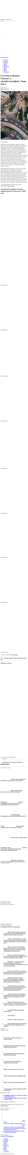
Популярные (4, 926)
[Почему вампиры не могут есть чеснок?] (6, 1068)
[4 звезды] (14, 729)
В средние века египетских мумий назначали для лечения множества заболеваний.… (15, 987)
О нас (5, 1121)
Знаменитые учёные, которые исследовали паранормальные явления (14, 1046)
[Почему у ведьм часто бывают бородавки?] (6, 1081)
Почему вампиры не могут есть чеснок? (14, 1069)
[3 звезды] (14, 711)
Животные (6, 66)
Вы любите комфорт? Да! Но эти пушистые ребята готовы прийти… (15, 956)
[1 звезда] (14, 674)
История (6, 62)
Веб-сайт (15, 654)
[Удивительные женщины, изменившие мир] (6, 1074)
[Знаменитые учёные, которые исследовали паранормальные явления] (6, 1044)
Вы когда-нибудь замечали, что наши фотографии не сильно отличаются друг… (15, 940)
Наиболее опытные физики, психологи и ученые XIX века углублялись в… (14, 979)
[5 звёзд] (14, 747)
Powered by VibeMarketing (7, 1136)
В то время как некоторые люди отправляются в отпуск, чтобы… (15, 996)
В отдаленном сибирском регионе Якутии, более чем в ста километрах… (15, 963)
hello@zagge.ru (4, 1105)
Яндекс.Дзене (5, 764)
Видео (5, 70)
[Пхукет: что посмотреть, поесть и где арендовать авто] (6, 1036)
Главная (6, 59)
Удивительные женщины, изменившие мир (15, 1075)
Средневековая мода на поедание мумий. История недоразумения (14, 1054)
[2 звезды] (14, 692)
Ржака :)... (11, 1015)
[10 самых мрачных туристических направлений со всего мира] (6, 1060)
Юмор (5, 69)
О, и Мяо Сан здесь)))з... (16, 1019)
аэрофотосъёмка (9, 658)
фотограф (20, 658)
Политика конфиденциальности (13, 1123)
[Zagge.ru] (14, 18)
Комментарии (16, 926)
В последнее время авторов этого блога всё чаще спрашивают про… (15, 972)
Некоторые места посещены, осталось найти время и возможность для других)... (15, 1025)
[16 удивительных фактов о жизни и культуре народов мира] (6, 1087)
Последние (10, 926)
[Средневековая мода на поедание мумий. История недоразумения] (6, 1052)
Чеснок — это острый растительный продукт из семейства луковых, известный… (15, 1003)
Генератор (6, 72)
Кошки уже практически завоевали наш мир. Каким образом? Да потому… (15, 933)
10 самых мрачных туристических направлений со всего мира (12, 1062)
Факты (5, 64)
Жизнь (5, 65)
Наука (5, 68)
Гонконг (15, 658)
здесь (9, 186)
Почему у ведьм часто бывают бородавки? (14, 1082)
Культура (6, 61)
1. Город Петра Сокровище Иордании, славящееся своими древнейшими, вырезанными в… (14, 949)
